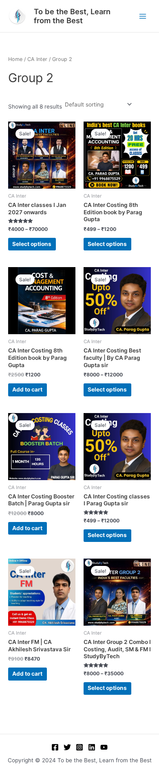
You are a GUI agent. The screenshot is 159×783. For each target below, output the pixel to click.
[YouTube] (104, 747)
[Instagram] (79, 747)
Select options (31, 244)
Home (15, 59)
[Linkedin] (91, 747)
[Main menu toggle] (143, 16)
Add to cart (27, 389)
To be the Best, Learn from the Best (72, 16)
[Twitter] (67, 747)
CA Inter (37, 59)
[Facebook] (55, 747)
